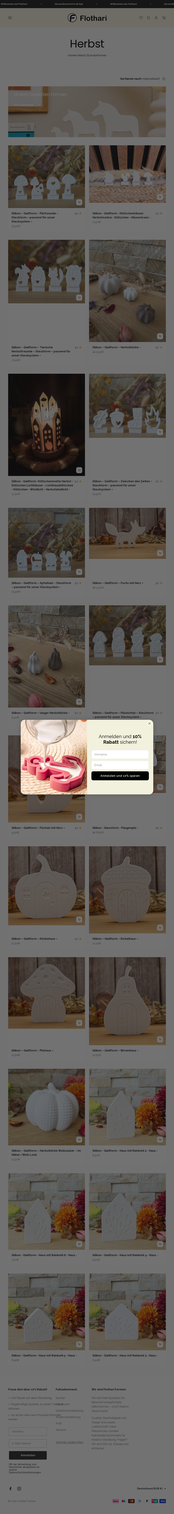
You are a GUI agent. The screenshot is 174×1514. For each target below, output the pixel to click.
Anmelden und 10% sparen (120, 775)
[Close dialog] (149, 723)
